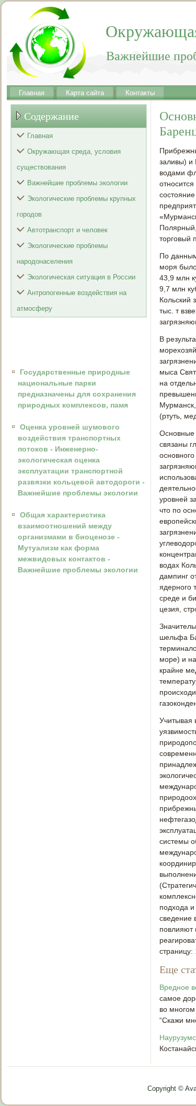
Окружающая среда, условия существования (69, 159)
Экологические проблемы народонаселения (62, 253)
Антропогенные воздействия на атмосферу (71, 300)
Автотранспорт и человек (67, 230)
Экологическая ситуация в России (81, 277)
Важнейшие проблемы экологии (77, 183)
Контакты (140, 93)
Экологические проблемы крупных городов (76, 206)
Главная (31, 93)
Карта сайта (85, 93)
